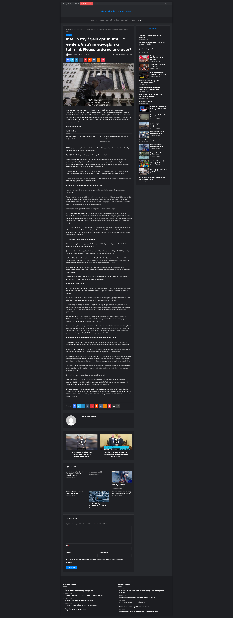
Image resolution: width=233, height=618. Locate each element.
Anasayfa (94, 20)
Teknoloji (124, 20)
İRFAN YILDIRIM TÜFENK (75, 54)
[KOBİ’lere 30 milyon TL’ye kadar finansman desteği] (99, 496)
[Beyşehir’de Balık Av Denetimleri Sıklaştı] (122, 477)
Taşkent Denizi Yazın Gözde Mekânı (157, 154)
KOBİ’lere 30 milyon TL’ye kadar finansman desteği (97, 505)
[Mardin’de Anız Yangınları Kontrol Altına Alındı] (144, 125)
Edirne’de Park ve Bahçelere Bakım (150, 140)
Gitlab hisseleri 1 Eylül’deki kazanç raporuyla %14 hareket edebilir (74, 473)
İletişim (139, 20)
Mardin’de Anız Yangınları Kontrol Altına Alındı (158, 125)
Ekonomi (109, 20)
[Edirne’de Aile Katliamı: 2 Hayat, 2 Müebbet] (144, 171)
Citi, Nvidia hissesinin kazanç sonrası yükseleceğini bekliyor (122, 492)
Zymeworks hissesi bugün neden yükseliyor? (74, 492)
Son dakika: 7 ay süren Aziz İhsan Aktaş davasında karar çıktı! (152, 178)
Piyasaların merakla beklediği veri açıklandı (80, 136)
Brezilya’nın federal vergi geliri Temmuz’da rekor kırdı (149, 82)
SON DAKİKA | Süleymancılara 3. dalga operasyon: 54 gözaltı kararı (151, 95)
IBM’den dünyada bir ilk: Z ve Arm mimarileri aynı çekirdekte (158, 108)
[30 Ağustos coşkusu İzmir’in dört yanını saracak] (144, 58)
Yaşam (132, 20)
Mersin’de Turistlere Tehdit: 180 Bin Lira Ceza (158, 73)
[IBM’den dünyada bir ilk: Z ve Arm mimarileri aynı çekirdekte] (144, 108)
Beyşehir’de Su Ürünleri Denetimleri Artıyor (157, 133)
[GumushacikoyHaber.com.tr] (116, 11)
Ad (67, 546)
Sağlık (116, 20)
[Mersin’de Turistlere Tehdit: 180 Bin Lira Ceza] (144, 75)
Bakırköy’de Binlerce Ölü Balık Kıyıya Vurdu (158, 116)
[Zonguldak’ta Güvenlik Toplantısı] (144, 67)
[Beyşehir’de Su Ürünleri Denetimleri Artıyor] (144, 134)
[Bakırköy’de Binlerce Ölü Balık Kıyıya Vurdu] (144, 117)
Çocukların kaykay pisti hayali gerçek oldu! (106, 4)
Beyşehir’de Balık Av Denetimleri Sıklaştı (118, 485)
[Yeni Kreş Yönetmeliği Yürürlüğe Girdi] (144, 163)
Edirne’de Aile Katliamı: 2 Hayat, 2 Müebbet (158, 170)
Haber (102, 20)
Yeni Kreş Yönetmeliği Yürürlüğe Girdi (157, 162)
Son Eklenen (153, 28)
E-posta (69, 552)
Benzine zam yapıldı (95, 472)
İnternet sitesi (104, 552)
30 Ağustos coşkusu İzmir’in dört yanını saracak (157, 58)
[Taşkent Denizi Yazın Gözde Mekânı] (144, 155)
